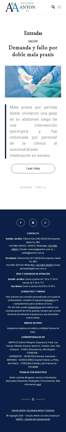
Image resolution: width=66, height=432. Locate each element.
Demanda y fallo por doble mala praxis (33, 51)
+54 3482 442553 (44, 265)
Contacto (49, 410)
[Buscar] (51, 7)
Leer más (33, 168)
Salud (33, 41)
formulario (49, 300)
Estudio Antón (19, 410)
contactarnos (34, 307)
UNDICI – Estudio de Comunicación (33, 419)
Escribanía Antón (35, 410)
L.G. (44, 187)
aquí (39, 384)
